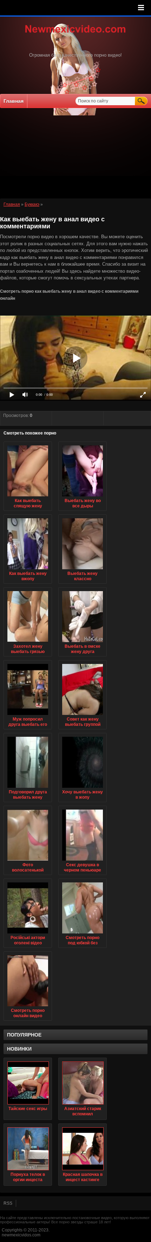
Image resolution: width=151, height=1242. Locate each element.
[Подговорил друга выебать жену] (27, 788)
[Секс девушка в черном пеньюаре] (82, 860)
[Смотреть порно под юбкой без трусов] (82, 933)
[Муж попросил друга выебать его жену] (27, 715)
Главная (14, 101)
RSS (8, 1203)
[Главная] (75, 33)
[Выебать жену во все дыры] (82, 496)
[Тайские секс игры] (27, 1083)
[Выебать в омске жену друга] (82, 642)
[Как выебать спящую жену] (27, 496)
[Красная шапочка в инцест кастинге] (82, 1148)
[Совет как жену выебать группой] (82, 715)
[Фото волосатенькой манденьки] (27, 860)
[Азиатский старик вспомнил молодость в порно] (82, 1083)
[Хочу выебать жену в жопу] (82, 788)
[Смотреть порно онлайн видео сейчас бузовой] (27, 1006)
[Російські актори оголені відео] (27, 933)
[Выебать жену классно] (82, 569)
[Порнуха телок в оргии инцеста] (27, 1148)
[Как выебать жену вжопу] (27, 569)
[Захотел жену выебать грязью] (27, 642)
